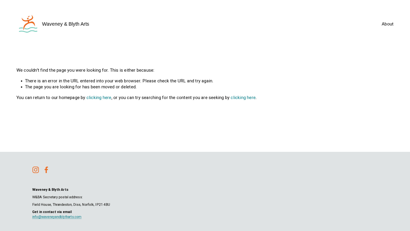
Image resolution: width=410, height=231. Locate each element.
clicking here (98, 97)
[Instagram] (35, 169)
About (388, 24)
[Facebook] (46, 169)
